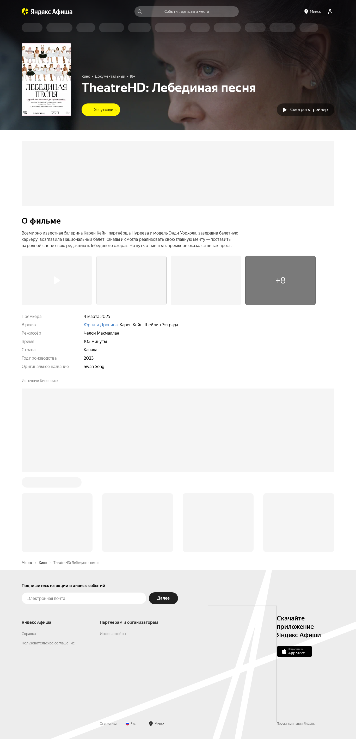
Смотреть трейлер (309, 109)
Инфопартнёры (113, 555)
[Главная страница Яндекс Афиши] (25, 11)
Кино (43, 484)
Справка (29, 555)
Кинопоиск (49, 381)
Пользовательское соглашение (48, 564)
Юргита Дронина (101, 324)
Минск (27, 484)
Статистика (108, 644)
